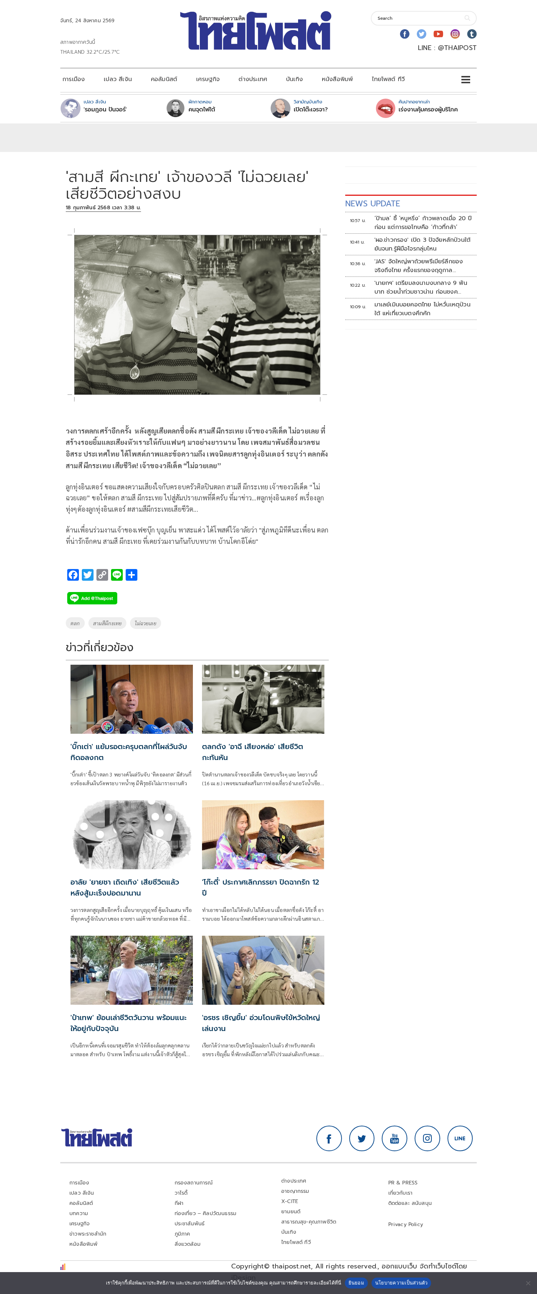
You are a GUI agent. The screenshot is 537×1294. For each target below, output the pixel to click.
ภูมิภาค (182, 1234)
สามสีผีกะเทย (107, 623)
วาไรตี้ (181, 1193)
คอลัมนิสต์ (164, 79)
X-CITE (289, 1201)
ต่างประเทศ (253, 79)
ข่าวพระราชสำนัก (87, 1234)
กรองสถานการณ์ (194, 1183)
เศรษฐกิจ (208, 79)
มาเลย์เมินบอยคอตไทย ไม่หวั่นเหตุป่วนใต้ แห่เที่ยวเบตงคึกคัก (422, 309)
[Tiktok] (472, 34)
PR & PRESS (403, 1183)
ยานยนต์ (290, 1211)
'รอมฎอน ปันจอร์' (105, 109)
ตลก (75, 623)
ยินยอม (356, 1283)
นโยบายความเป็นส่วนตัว (401, 1283)
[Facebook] (404, 34)
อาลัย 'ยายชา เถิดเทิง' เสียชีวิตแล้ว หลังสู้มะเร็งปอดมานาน (125, 887)
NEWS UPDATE (372, 204)
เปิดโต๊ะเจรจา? (311, 109)
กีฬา (179, 1203)
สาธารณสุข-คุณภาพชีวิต (308, 1222)
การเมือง (73, 79)
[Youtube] (438, 34)
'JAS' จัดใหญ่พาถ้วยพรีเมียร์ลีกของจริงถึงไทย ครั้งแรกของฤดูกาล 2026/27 (418, 266)
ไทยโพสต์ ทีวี (388, 79)
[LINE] (460, 1138)
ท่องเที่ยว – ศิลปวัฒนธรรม (206, 1213)
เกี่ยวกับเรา (400, 1193)
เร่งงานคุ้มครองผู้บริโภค (428, 109)
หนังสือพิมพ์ (337, 79)
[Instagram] (455, 34)
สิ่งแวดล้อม (188, 1244)
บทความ (78, 1213)
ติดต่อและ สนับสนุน (410, 1203)
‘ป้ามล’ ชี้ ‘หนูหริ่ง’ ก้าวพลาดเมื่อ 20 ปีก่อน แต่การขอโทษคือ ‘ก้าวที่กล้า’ (423, 223)
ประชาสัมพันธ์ (190, 1224)
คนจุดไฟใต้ (201, 109)
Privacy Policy (405, 1224)
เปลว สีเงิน (118, 79)
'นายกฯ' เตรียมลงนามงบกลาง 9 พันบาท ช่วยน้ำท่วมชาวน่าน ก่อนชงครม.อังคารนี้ (420, 287)
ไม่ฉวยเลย (145, 623)
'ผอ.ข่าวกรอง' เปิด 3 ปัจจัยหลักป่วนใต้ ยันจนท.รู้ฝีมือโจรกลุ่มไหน (422, 244)
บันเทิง (294, 79)
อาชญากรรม (295, 1191)
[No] (528, 1283)
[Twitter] (421, 34)
